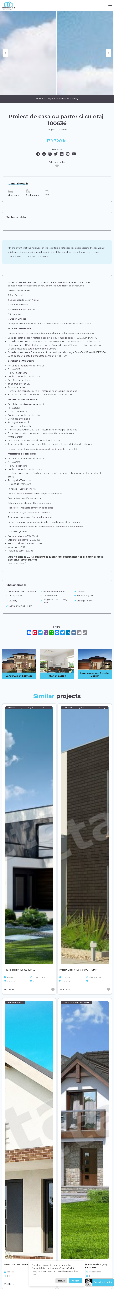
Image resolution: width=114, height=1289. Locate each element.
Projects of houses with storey (62, 98)
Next (108, 53)
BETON (63, 356)
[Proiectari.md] (8, 8)
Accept (75, 1280)
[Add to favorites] (57, 166)
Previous (5, 53)
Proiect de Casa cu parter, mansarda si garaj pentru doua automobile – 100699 (83, 1266)
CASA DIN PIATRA (87, 338)
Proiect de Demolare (19, 484)
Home (39, 98)
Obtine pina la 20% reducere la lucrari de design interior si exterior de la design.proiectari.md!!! (56, 558)
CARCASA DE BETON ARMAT (63, 341)
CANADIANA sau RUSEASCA (90, 352)
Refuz (61, 1280)
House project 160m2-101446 (19, 969)
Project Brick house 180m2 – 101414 (78, 969)
